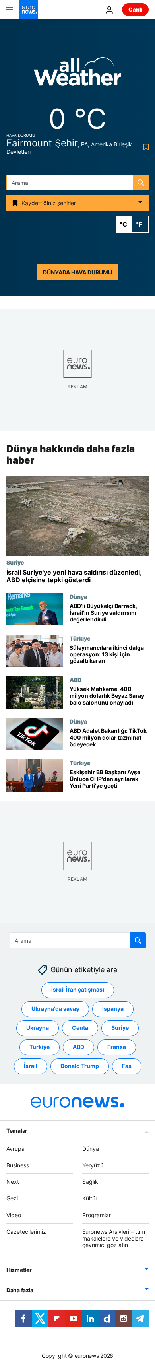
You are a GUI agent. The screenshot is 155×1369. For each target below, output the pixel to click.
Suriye (15, 562)
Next (12, 1181)
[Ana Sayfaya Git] (28, 9)
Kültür (89, 1198)
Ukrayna (37, 1027)
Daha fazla (19, 1290)
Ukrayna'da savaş (55, 1008)
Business (17, 1165)
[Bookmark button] (144, 147)
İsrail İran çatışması (77, 989)
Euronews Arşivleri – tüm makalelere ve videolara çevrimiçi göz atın (113, 1238)
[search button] (141, 182)
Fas (127, 1065)
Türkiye (80, 638)
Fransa (116, 1046)
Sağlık (90, 1181)
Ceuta (80, 1027)
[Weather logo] (77, 74)
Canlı (135, 9)
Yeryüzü (92, 1165)
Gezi (12, 1198)
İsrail (30, 1065)
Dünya (78, 596)
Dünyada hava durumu (77, 272)
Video (13, 1215)
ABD (75, 680)
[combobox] (77, 182)
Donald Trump (79, 1065)
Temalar (16, 1130)
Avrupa (15, 1148)
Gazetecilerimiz (26, 1231)
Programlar (96, 1215)
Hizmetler (18, 1269)
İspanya (113, 1008)
